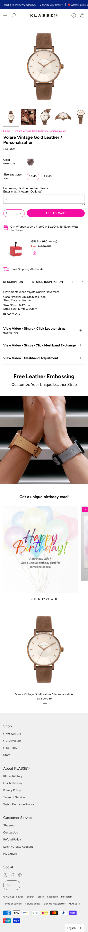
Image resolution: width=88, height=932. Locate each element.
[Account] (73, 15)
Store (6, 755)
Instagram (66, 896)
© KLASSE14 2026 (13, 896)
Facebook (52, 896)
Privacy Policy (12, 790)
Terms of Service (14, 797)
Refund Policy (12, 839)
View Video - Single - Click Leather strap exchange (34, 330)
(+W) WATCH (12, 734)
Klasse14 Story (12, 776)
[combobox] (74, 928)
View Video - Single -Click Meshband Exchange (39, 345)
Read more (12, 313)
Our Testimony (12, 783)
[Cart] (82, 15)
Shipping (9, 825)
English (71, 928)
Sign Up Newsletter (54, 903)
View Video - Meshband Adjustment (30, 358)
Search (30, 896)
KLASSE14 (74, 903)
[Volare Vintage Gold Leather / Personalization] (44, 649)
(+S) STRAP (10, 748)
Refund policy (32, 903)
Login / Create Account (18, 846)
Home (6, 131)
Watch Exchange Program (19, 804)
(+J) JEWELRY (12, 741)
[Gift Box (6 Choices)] (15, 249)
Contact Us (10, 832)
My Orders (10, 853)
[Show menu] (5, 15)
